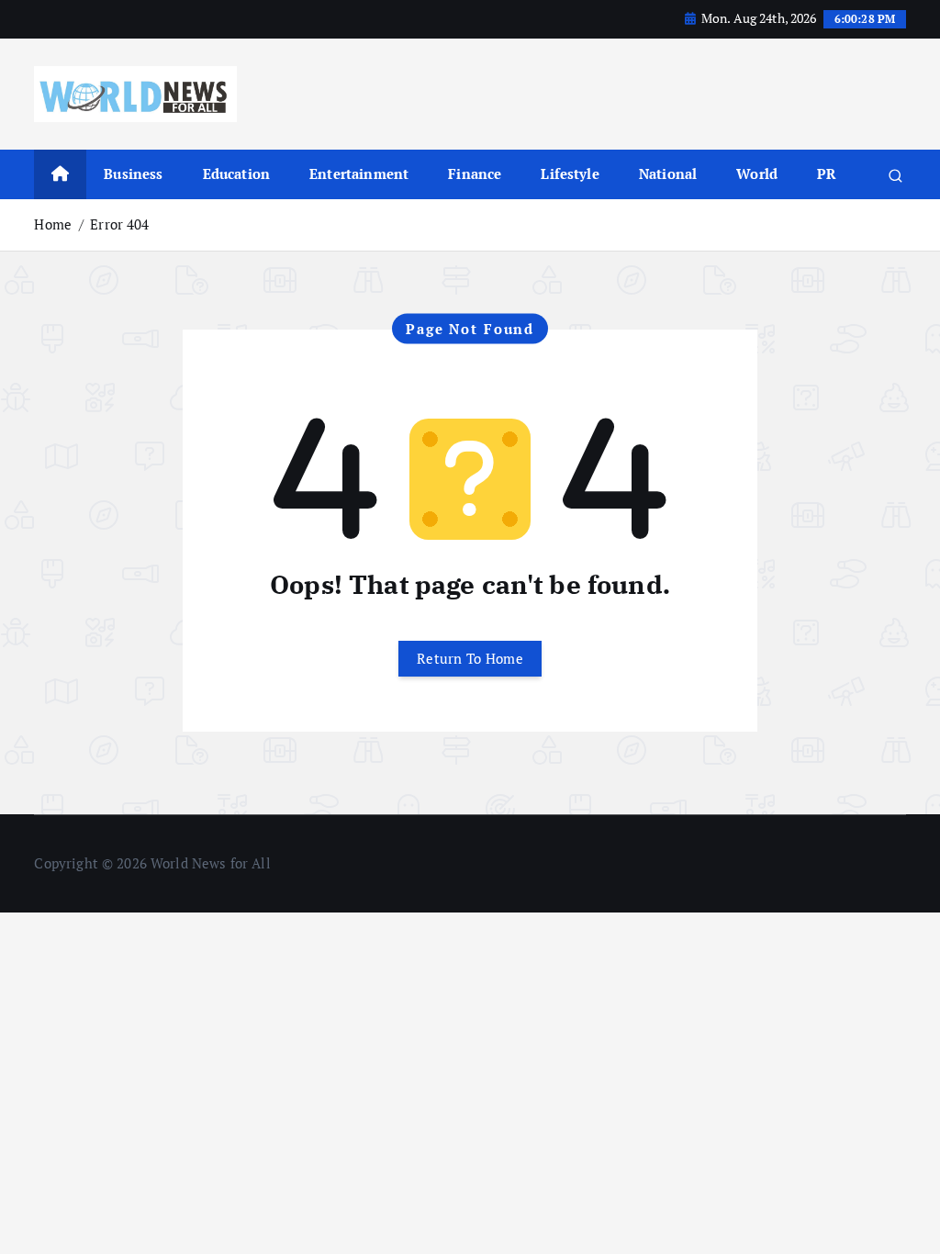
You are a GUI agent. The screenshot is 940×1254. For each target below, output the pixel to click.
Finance (474, 173)
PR (826, 173)
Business (133, 173)
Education (236, 173)
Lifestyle (570, 173)
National (668, 173)
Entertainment (358, 173)
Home (53, 224)
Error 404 (119, 224)
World (757, 173)
